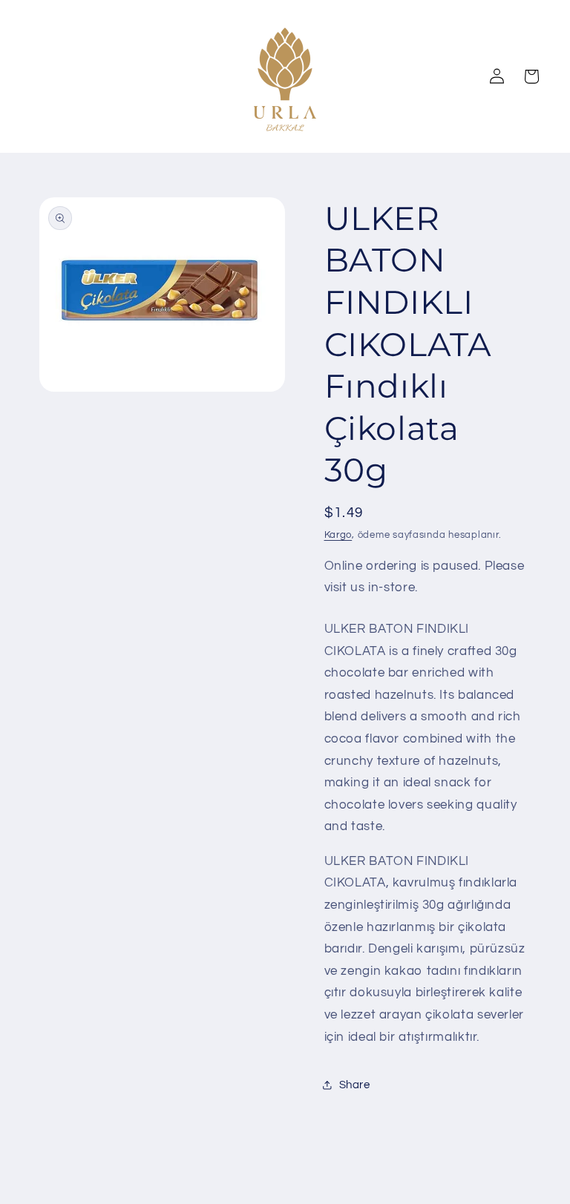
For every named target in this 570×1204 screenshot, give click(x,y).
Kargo (338, 535)
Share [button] (354, 1084)
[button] (531, 76)
